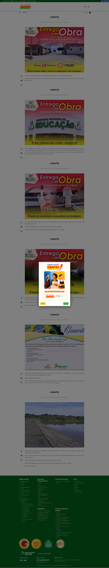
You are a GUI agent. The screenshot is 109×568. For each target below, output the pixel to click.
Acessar (66, 303)
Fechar (42, 303)
